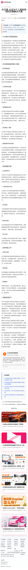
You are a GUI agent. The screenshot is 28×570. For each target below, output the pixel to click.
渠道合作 (16, 544)
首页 (2, 7)
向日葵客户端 (17, 550)
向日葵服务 (3, 546)
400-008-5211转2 (11, 554)
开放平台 (16, 541)
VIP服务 (22, 543)
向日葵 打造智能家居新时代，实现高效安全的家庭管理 (15, 404)
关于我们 (9, 541)
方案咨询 (16, 543)
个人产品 (3, 541)
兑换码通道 (23, 552)
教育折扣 (22, 554)
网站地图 (9, 548)
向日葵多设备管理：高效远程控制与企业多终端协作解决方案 (14, 159)
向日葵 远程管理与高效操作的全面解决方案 (13, 401)
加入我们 (9, 543)
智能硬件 (3, 544)
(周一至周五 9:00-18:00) (12, 556)
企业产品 (3, 543)
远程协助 (22, 544)
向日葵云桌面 (7, 263)
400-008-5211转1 (4, 562)
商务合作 (9, 544)
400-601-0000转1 (4, 554)
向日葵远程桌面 (7, 7)
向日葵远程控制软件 (6, 2)
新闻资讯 (9, 546)
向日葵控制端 (17, 552)
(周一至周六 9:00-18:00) (6, 556)
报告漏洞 (22, 546)
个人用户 (3, 552)
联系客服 (22, 541)
